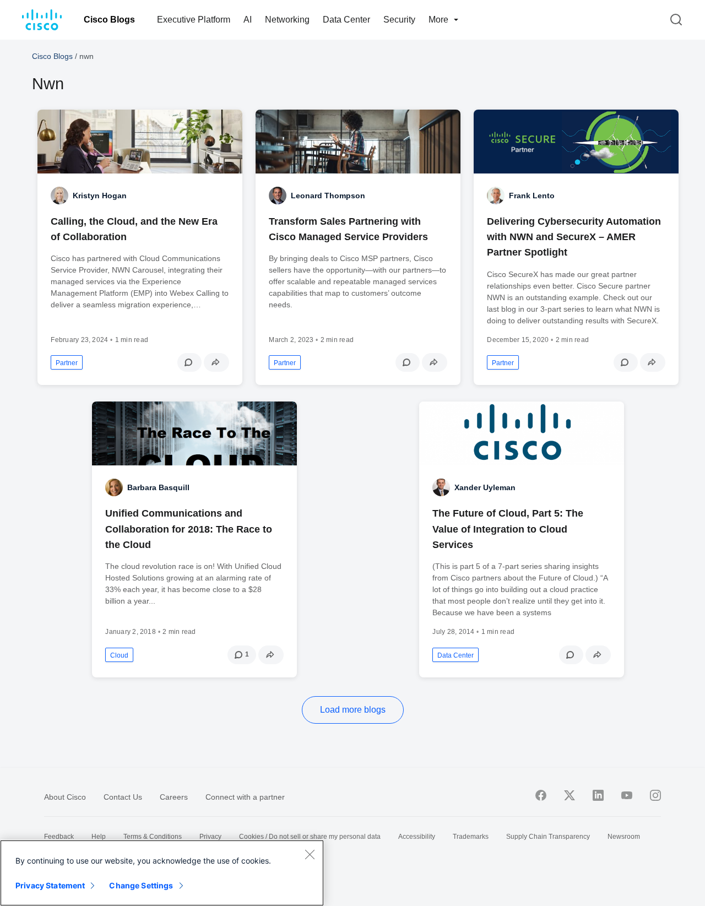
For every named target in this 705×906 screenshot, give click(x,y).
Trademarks (471, 836)
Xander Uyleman (485, 487)
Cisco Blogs (109, 19)
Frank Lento (532, 195)
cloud (119, 655)
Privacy (210, 836)
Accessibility (416, 836)
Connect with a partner (245, 797)
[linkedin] (598, 795)
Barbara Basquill (158, 487)
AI (247, 19)
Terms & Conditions (152, 836)
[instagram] (655, 795)
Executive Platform (193, 19)
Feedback (59, 836)
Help (98, 836)
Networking (287, 19)
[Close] (309, 854)
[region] (162, 873)
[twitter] (569, 795)
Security (399, 19)
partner (67, 363)
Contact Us (123, 797)
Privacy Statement (50, 885)
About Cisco (65, 797)
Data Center (346, 19)
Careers (174, 797)
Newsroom (624, 836)
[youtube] (626, 795)
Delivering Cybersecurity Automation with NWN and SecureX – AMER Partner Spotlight (574, 237)
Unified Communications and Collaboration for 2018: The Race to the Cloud (188, 529)
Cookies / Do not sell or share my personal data (310, 836)
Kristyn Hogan (100, 195)
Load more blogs (353, 709)
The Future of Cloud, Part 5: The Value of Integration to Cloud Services (507, 529)
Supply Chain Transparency (548, 836)
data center (455, 655)
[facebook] (540, 795)
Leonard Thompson (328, 195)
